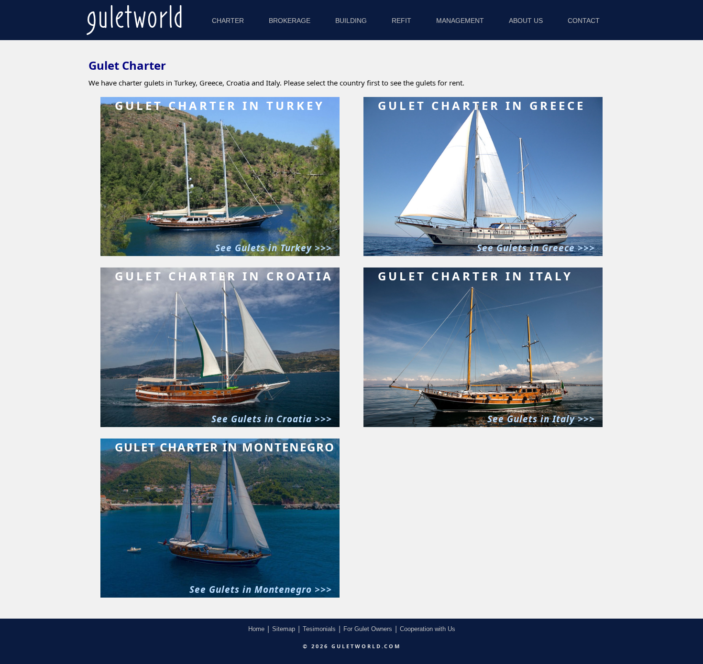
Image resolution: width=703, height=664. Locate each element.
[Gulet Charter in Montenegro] (220, 596)
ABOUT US (526, 20)
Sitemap (283, 628)
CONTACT (584, 20)
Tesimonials (319, 628)
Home (256, 628)
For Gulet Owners (367, 628)
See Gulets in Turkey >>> (273, 248)
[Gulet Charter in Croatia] (220, 425)
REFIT (401, 20)
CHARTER (228, 20)
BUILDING (351, 20)
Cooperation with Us (427, 628)
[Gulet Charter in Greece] (483, 254)
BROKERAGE (289, 20)
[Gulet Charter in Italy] (483, 425)
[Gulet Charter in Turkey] (220, 254)
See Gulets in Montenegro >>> (260, 589)
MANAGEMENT (460, 20)
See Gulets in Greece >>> (536, 248)
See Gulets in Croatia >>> (271, 419)
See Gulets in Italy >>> (541, 419)
